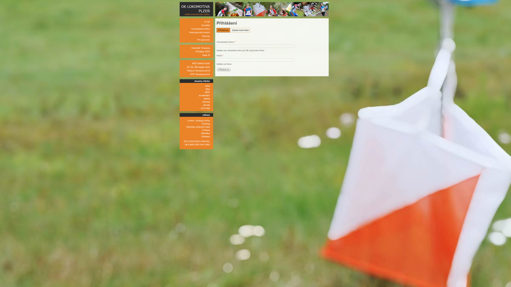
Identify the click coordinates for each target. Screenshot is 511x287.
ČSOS (192, 141)
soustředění (204, 95)
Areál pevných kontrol (199, 32)
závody (206, 104)
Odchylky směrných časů (198, 126)
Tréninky (206, 36)
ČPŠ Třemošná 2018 (200, 74)
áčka (207, 85)
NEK (197, 144)
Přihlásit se (224, 30)
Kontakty (206, 25)
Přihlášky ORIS (202, 51)
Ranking (206, 123)
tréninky (206, 101)
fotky (207, 88)
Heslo (220, 55)
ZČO (186, 141)
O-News (206, 130)
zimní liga (205, 108)
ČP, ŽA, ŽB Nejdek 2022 (198, 67)
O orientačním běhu (200, 28)
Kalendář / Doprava (200, 47)
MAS (192, 144)
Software (205, 136)
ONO (207, 144)
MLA (187, 144)
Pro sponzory (203, 39)
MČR (207, 92)
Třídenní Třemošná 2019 (198, 70)
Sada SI (206, 55)
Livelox (190, 120)
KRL (208, 141)
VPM (202, 141)
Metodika (205, 133)
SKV (202, 144)
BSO (197, 141)
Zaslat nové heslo (240, 30)
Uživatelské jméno (226, 41)
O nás (207, 21)
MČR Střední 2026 (201, 63)
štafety (207, 98)
